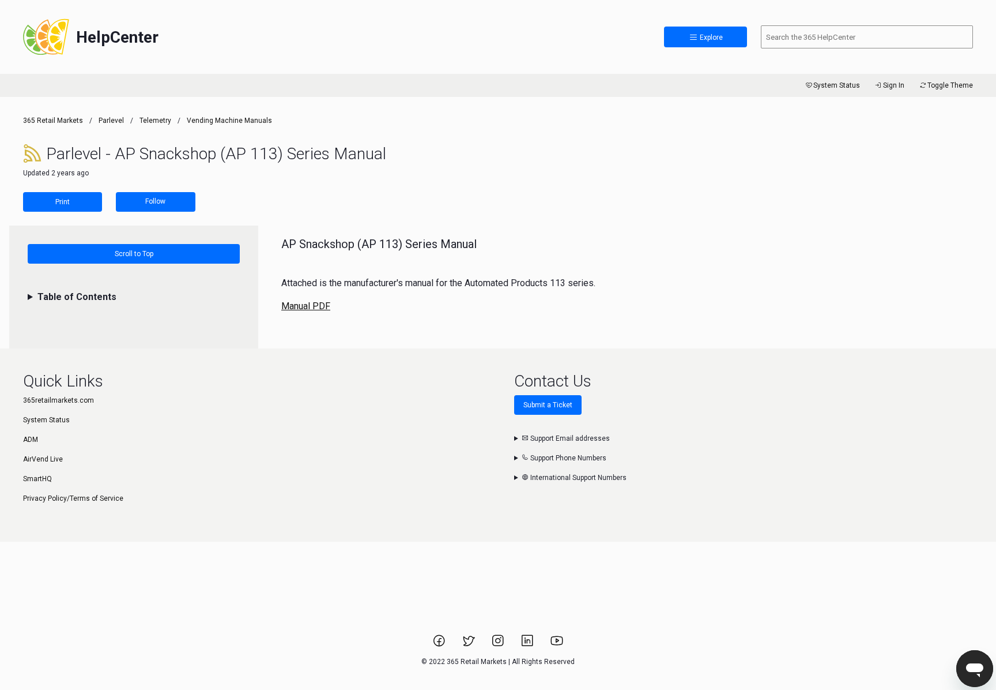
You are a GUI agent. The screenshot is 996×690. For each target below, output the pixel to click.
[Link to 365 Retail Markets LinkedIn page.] (528, 644)
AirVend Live (43, 459)
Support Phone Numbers (567, 458)
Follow (155, 201)
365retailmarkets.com (58, 400)
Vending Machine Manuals (229, 121)
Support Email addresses (569, 438)
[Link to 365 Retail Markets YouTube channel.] (557, 644)
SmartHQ (37, 479)
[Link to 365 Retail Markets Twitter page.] (469, 644)
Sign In (893, 85)
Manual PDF (305, 306)
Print (62, 202)
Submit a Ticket (547, 405)
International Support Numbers (578, 478)
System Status (836, 85)
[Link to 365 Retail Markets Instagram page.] (499, 644)
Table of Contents (76, 296)
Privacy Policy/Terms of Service (73, 498)
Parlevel (111, 121)
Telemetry (155, 121)
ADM (30, 440)
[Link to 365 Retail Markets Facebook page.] (440, 644)
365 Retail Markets (53, 121)
